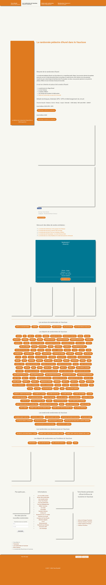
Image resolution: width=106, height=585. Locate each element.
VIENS (91, 385)
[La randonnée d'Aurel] (22, 50)
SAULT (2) (32, 378)
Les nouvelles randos (43, 495)
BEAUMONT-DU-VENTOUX (70, 336)
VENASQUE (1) (74, 385)
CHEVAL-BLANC (80, 343)
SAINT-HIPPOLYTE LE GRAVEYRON (49, 371)
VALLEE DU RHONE (68, 326)
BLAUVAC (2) (17, 339)
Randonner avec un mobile (43, 514)
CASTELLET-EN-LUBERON (37, 343)
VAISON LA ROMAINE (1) (18, 385)
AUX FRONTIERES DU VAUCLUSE (82, 326)
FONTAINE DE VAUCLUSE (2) (22, 350)
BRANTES (32, 339)
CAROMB (26, 343)
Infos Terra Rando (43, 501)
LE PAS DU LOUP (25, 400)
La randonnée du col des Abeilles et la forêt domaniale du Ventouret (55, 235)
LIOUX (24, 357)
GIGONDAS (40, 350)
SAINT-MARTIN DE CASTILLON (21, 374)
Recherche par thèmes (43, 525)
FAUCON (51, 346)
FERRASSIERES (32, 442)
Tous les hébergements (43, 504)
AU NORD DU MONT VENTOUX (22, 417)
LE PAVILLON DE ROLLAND (38, 400)
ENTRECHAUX (42, 346)
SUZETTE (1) (65, 381)
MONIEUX (66, 360)
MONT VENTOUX (57, 326)
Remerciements (43, 523)
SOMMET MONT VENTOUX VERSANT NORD (40, 407)
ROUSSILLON (48, 367)
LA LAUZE (89, 393)
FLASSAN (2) (67, 346)
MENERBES (31, 360)
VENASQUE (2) (83, 385)
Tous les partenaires (43, 502)
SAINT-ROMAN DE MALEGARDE (53, 374)
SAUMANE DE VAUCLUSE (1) (44, 378)
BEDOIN (80, 336)
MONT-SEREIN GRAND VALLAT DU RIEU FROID (26, 404)
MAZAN (24, 360)
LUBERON (34, 326)
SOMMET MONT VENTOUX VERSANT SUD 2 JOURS (77, 433)
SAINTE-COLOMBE (85, 404)
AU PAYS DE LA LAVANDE (37, 417)
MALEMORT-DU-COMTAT (84, 357)
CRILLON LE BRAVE (24, 346)
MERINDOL (39, 360)
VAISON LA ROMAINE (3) (46, 385)
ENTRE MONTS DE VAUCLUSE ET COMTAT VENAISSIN (77, 420)
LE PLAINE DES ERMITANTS (35, 397)
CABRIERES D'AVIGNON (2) (77, 339)
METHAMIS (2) (58, 360)
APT (25, 336)
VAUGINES (57, 385)
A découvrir (43, 513)
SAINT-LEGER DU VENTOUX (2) (82, 371)
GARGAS (33, 350)
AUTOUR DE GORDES (86, 417)
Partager (39, 208)
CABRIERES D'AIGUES (50, 339)
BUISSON (40, 339)
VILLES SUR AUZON (47, 388)
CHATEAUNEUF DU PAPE (68, 343)
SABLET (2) (71, 367)
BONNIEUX (25, 339)
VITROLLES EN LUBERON (72, 388)
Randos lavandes (41, 217)
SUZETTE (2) (74, 381)
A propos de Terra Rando (43, 518)
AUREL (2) (38, 336)
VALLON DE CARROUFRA (80, 407)
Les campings (43, 528)
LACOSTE (81, 350)
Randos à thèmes (43, 511)
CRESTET (89, 343)
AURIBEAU (46, 336)
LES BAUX (49, 400)
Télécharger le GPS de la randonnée (46, 110)
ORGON (69, 442)
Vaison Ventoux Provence (84, 523)
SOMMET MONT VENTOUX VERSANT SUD (62, 407)
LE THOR (18, 357)
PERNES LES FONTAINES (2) (48, 364)
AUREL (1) (31, 336)
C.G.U (43, 521)
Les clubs (43, 507)
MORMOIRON (74, 360)
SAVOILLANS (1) (88, 378)
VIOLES (56, 388)
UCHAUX (82, 381)
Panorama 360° (43, 526)
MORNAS (83, 360)
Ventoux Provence (82, 525)
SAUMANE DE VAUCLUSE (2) (59, 378)
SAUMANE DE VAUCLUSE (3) (75, 378)
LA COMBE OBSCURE (66, 393)
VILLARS (30, 388)
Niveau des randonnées (43, 497)
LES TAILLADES (88, 353)
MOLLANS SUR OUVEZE (44, 442)
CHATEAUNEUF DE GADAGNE (52, 343)
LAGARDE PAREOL (29, 353)
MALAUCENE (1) (61, 357)
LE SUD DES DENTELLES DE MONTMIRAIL (45, 424)
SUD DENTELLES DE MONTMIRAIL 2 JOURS (26, 433)
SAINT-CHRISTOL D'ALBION (83, 367)
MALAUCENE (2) (72, 357)
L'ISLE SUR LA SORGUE (41, 357)
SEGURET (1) (26, 381)
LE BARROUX (70, 353)
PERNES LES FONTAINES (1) (32, 364)
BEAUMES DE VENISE (56, 336)
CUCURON (34, 346)
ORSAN (75, 442)
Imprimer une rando (43, 516)
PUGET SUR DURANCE (86, 364)
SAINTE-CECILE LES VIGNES (32, 371)
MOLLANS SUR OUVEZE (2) (58, 442)
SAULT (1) (25, 378)
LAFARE (88, 350)
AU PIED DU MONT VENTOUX (52, 417)
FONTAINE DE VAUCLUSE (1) (79, 346)
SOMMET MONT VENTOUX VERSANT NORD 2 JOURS (51, 433)
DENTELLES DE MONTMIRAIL (23, 326)
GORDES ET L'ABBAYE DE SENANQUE (22, 393)
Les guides (43, 509)
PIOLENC (76, 364)
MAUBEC (18, 360)
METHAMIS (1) (48, 360)
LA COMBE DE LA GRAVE (39, 393)
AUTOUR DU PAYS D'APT (40, 420)
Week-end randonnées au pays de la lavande (49, 95)
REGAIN (61, 404)
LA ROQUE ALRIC (46, 353)
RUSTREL (56, 367)
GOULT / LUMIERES (57, 350)
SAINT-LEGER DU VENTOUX (66, 371)
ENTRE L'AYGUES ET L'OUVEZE (55, 420)
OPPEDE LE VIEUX (19, 364)
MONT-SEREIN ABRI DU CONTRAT (77, 400)
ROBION (40, 367)
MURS (89, 360)
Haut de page (24, 556)
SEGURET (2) (35, 381)
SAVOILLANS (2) (16, 381)
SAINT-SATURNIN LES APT (69, 374)
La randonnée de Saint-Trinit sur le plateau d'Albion (51, 232)
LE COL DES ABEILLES (75, 397)
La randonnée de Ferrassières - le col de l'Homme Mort (52, 234)
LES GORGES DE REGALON (60, 400)
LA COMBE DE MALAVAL (53, 393)
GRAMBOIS (67, 350)
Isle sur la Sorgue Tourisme (85, 520)
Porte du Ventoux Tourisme (85, 522)
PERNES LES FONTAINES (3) (64, 364)
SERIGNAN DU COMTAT (46, 381)
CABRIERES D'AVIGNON (62, 339)
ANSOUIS (19, 336)
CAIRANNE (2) (18, 343)
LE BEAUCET (79, 353)
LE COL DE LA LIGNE (62, 397)
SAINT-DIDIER (19, 371)
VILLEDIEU (37, 388)
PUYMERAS (19, 367)
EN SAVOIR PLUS (65, 279)
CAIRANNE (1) (89, 339)
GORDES (48, 350)
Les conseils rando (43, 499)
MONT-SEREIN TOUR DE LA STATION (48, 404)
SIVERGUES (57, 381)
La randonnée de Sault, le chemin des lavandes (50, 230)
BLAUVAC (87, 336)
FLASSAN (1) (58, 346)
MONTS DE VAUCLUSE (45, 326)
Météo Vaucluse (43, 506)
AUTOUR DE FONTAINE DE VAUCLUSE (70, 417)
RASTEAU (27, 367)
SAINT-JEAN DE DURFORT (72, 404)
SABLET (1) (63, 367)
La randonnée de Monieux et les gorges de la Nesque (51, 228)
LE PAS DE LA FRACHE (87, 397)
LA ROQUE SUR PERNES (58, 353)
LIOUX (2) (31, 357)
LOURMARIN (52, 357)
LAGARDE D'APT (18, 353)
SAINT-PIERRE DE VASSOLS (37, 374)
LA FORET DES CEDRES (79, 393)
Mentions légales (43, 519)
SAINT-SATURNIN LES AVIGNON (85, 374)
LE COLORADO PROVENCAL (19, 397)
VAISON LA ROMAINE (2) (32, 385)
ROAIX (33, 367)
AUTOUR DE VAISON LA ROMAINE (24, 420)
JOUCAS (75, 350)
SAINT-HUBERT (23, 407)
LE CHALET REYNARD (50, 397)
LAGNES (38, 353)
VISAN (62, 388)
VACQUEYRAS (90, 381)
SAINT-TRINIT (17, 378)
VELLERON (65, 385)
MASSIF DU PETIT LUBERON (63, 424)
